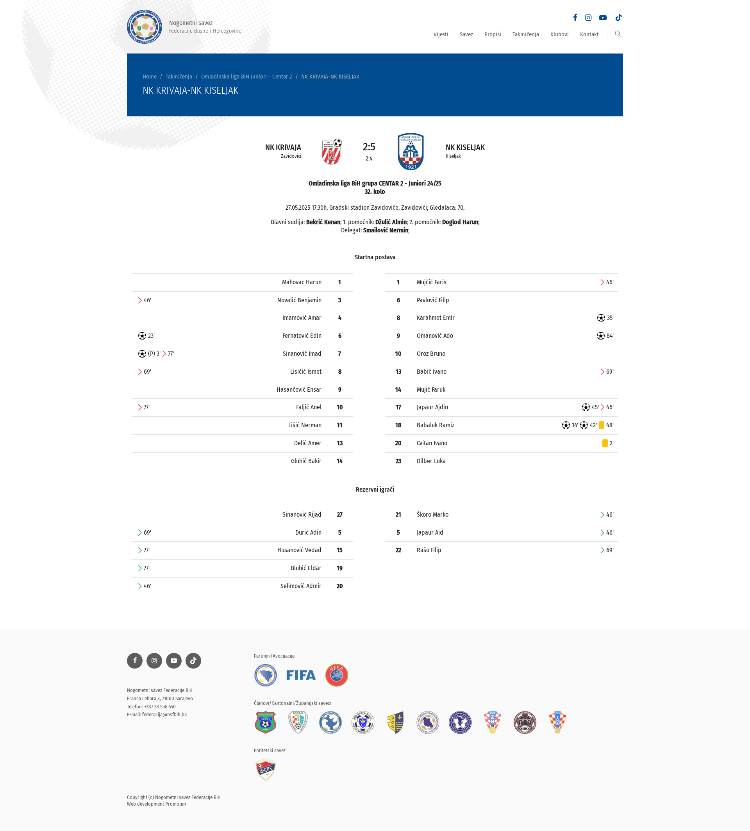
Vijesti (441, 34)
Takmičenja (525, 34)
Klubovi (559, 34)
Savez (466, 34)
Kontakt (589, 34)
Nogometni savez (205, 26)
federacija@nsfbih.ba (164, 714)
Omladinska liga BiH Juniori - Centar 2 (246, 76)
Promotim (175, 804)
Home (150, 76)
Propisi (492, 34)
